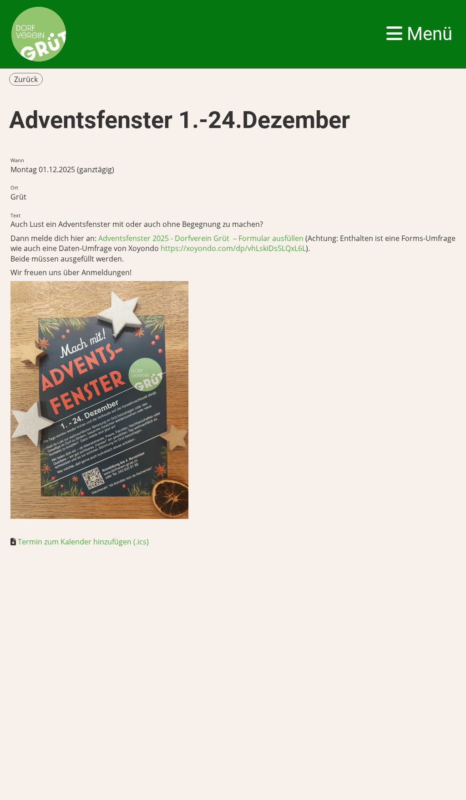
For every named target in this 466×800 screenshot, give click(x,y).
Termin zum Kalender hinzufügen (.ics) (83, 542)
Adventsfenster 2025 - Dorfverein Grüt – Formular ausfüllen (201, 238)
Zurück (26, 79)
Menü (427, 34)
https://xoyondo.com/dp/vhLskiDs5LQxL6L (233, 248)
